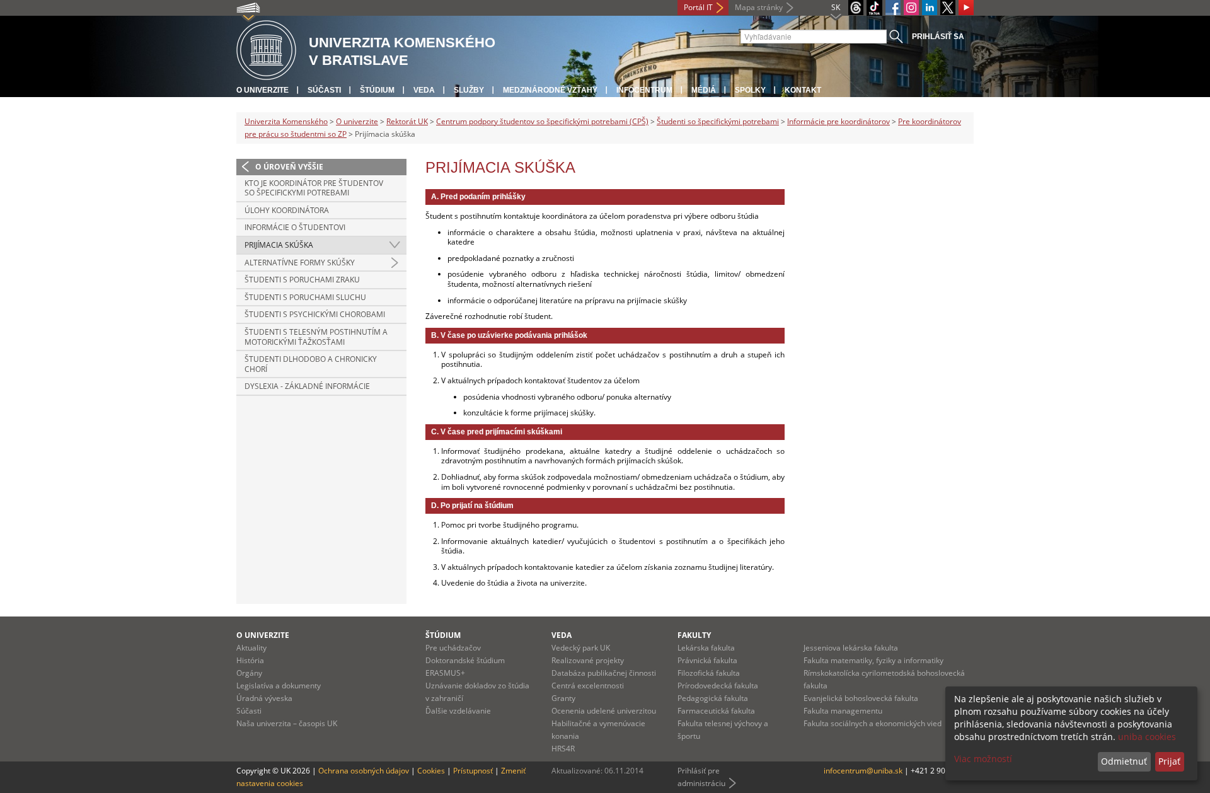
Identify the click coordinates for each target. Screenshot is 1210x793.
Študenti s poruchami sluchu (305, 297)
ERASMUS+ (445, 673)
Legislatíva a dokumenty (278, 685)
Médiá (703, 90)
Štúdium (377, 90)
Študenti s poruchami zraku (302, 279)
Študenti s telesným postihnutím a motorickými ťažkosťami (316, 337)
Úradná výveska (264, 698)
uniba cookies (1147, 737)
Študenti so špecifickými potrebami (718, 121)
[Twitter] (947, 7)
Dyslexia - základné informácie (307, 386)
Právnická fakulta (707, 660)
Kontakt (803, 90)
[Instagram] (911, 7)
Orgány (249, 673)
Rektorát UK (407, 121)
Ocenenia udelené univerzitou (603, 710)
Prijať (1169, 761)
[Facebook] (893, 7)
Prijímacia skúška (279, 245)
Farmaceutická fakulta (716, 710)
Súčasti (324, 90)
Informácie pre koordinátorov (838, 121)
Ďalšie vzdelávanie (458, 710)
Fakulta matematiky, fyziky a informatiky (873, 660)
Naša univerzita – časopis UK (286, 723)
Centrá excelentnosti (587, 685)
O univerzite (262, 90)
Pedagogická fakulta (712, 698)
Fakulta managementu (843, 710)
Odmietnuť (1124, 761)
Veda (424, 90)
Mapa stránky (759, 7)
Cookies (431, 770)
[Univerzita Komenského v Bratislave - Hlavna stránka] (266, 50)
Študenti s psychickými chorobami (315, 314)
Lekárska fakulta (706, 647)
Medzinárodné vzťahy (550, 90)
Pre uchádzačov (453, 647)
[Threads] (855, 7)
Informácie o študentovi (295, 227)
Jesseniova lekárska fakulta (851, 647)
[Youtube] (966, 7)
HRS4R (563, 748)
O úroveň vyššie (289, 166)
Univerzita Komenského (286, 121)
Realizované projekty (587, 660)
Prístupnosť (473, 770)
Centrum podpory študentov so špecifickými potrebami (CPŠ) (542, 121)
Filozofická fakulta (708, 673)
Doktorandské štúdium (465, 660)
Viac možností (983, 759)
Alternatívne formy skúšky (300, 262)
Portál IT (698, 7)
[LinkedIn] (929, 7)
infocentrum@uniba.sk (863, 770)
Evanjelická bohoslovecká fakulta (861, 698)
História (250, 660)
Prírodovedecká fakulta (717, 685)
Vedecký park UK (580, 647)
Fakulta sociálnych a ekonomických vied (873, 723)
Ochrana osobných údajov (363, 770)
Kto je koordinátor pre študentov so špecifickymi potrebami (314, 188)
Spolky (750, 90)
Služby (469, 90)
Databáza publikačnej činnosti (603, 673)
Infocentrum (644, 90)
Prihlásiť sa (938, 36)
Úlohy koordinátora (287, 210)
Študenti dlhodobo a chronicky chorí (311, 364)
